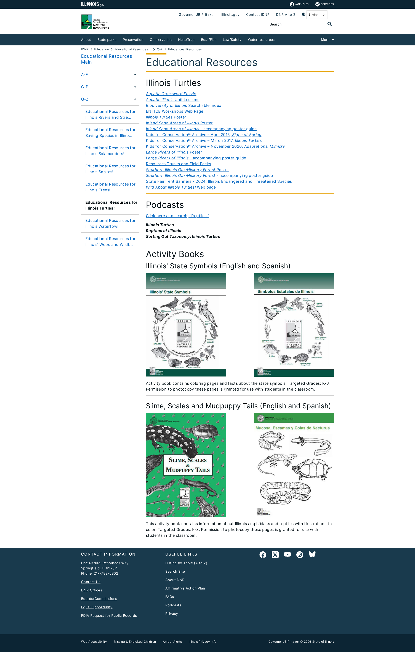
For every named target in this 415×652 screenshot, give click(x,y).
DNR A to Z (285, 14)
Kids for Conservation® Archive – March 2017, (204, 140)
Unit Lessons (172, 99)
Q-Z (84, 99)
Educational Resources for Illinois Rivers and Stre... (110, 114)
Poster (166, 117)
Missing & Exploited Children (135, 641)
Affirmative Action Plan (185, 588)
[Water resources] (278, 39)
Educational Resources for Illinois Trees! (110, 187)
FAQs (169, 596)
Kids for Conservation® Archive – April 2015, (204, 134)
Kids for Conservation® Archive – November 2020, (215, 146)
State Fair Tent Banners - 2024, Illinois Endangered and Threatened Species (219, 181)
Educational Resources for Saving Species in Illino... (110, 132)
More (325, 39)
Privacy (171, 613)
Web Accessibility (94, 641)
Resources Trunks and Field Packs (178, 164)
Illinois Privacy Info (202, 641)
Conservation (161, 39)
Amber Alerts (172, 641)
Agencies (302, 4)
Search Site (175, 571)
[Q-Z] (134, 99)
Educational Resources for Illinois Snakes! (110, 169)
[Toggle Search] (329, 24)
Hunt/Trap (186, 39)
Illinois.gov (230, 14)
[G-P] (134, 87)
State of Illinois (323, 641)
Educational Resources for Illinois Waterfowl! (110, 223)
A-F (84, 74)
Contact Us (91, 582)
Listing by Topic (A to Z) (186, 563)
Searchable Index (183, 105)
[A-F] (134, 74)
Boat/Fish (208, 39)
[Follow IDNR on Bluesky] (312, 555)
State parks (106, 39)
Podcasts (173, 605)
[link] (262, 555)
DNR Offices (91, 590)
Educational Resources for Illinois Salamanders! (110, 151)
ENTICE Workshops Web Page (174, 111)
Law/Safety (232, 39)
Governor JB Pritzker (197, 14)
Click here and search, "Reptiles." (177, 215)
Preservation (133, 39)
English (314, 14)
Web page (181, 187)
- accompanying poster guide (201, 129)
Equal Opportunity (96, 607)
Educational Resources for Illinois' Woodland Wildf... (110, 241)
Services (327, 4)
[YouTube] (287, 555)
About (86, 39)
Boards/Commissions (99, 598)
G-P (84, 87)
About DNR (174, 580)
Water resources (261, 39)
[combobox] (316, 14)
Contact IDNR (258, 14)
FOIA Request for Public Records (109, 615)
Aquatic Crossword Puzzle (171, 93)
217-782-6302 (106, 573)
